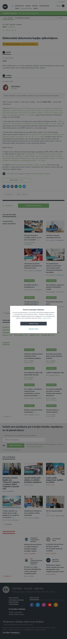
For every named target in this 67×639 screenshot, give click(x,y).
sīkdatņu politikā (46, 318)
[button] (33, 329)
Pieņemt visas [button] (33, 323)
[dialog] (33, 319)
